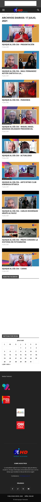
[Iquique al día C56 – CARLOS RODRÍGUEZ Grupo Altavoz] (20, 200)
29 (20, 362)
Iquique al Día (7, 41)
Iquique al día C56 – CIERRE (14, 269)
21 (16, 358)
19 (4, 358)
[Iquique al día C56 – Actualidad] (20, 144)
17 (30, 355)
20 (10, 358)
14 (16, 355)
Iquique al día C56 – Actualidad (17, 155)
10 (30, 351)
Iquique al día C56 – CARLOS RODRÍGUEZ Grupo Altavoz (20, 212)
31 (30, 362)
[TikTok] (18, 489)
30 (25, 362)
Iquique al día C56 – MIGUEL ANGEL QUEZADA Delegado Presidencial (18, 128)
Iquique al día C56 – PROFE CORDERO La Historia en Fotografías (20, 241)
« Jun (3, 364)
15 (20, 355)
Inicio (3, 15)
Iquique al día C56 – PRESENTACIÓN (18, 44)
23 (25, 358)
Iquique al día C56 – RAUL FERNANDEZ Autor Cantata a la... (19, 72)
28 (16, 362)
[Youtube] (29, 489)
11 (36, 351)
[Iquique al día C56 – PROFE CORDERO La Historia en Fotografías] (20, 229)
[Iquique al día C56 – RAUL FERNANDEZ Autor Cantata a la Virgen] (20, 60)
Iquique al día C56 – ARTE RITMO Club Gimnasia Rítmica (19, 183)
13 (10, 355)
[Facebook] (12, 489)
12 (4, 355)
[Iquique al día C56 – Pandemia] (20, 89)
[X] (23, 489)
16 (25, 355)
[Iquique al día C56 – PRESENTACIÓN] (20, 33)
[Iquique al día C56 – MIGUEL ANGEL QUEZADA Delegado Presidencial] (20, 115)
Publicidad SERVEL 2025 (15, 496)
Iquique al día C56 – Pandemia (16, 100)
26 (4, 362)
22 (20, 358)
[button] (3, 10)
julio (13, 15)
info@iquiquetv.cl (24, 476)
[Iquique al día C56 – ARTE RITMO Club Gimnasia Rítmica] (20, 171)
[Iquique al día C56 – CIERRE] (20, 257)
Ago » (8, 364)
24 (30, 358)
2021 (8, 15)
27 (10, 362)
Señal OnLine (29, 496)
